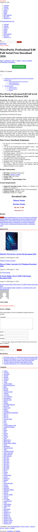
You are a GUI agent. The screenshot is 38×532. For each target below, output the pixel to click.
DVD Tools (7, 408)
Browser (6, 388)
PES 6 (5, 470)
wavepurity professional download (12, 224)
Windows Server (8, 520)
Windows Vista (8, 522)
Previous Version (13, 89)
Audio (2, 45)
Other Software (8, 454)
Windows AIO (8, 518)
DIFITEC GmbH (15, 174)
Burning (6, 390)
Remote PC (7, 478)
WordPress (10, 531)
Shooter (6, 485)
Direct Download (19, 66)
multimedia (7, 446)
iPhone (5, 12)
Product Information (14, 83)
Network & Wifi (8, 448)
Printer (5, 473)
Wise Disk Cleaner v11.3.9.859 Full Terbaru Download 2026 (21, 357)
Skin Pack (6, 488)
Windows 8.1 (7, 517)
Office (5, 13)
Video (5, 502)
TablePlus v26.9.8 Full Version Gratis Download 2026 (19, 360)
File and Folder (8, 419)
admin (19, 60)
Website (2, 338)
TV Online (7, 499)
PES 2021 (6, 16)
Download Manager (9, 404)
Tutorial (6, 498)
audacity (14, 217)
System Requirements (14, 84)
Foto (5, 422)
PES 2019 (6, 467)
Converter (6, 395)
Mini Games (7, 441)
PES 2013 (6, 457)
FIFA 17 (6, 414)
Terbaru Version (13, 87)
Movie (5, 445)
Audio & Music (8, 383)
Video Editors (7, 504)
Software (6, 491)
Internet (6, 433)
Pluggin (6, 472)
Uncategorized (8, 501)
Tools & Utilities (8, 494)
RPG (5, 481)
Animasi (6, 377)
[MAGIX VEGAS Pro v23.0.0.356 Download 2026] (11, 250)
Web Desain (7, 509)
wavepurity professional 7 (14, 222)
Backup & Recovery (9, 385)
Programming (7, 475)
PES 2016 (6, 462)
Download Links (9, 86)
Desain (5, 401)
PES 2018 (6, 465)
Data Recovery (8, 400)
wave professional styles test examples (19, 219)
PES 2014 (6, 459)
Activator (6, 5)
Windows (6, 510)
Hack (5, 428)
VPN (5, 507)
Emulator (6, 411)
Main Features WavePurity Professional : (18, 81)
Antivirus (6, 8)
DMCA (7, 528)
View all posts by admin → (7, 305)
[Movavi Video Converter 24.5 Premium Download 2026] (7, 260)
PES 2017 (6, 464)
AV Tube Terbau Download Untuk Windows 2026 (18, 362)
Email (2, 335)
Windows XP (7, 523)
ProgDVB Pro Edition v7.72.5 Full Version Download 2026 (20, 359)
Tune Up (6, 496)
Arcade (6, 380)
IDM (5, 432)
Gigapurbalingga (15, 526)
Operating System (9, 451)
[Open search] (0, 40)
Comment (3, 317)
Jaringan (6, 436)
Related (11, 90)
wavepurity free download (22, 220)
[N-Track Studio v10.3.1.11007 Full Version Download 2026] (5, 272)
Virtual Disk (7, 506)
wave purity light (10, 220)
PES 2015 (6, 461)
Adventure (6, 374)
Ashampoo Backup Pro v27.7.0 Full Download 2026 (18, 363)
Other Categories (8, 453)
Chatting (6, 393)
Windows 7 (7, 514)
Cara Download (8, 392)
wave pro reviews (22, 217)
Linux (5, 438)
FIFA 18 (6, 416)
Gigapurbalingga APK (10, 425)
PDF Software (8, 15)
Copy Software (8, 396)
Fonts (5, 420)
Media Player (7, 440)
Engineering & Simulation (11, 412)
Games (5, 10)
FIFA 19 (6, 417)
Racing (6, 477)
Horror (5, 430)
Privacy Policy (25, 526)
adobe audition (8, 217)
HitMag (18, 531)
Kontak (12, 528)
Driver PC (6, 406)
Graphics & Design (9, 427)
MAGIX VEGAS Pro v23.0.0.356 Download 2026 (18, 254)
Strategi (6, 493)
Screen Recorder (8, 483)
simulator (6, 486)
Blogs (5, 387)
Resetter (6, 480)
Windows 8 (7, 515)
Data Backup (7, 398)
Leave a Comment (27, 60)
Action (5, 371)
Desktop (6, 403)
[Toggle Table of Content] (1, 75)
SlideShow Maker (9, 490)
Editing (7, 45)
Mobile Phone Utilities (10, 443)
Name (2, 332)
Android (6, 7)
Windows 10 (7, 18)
